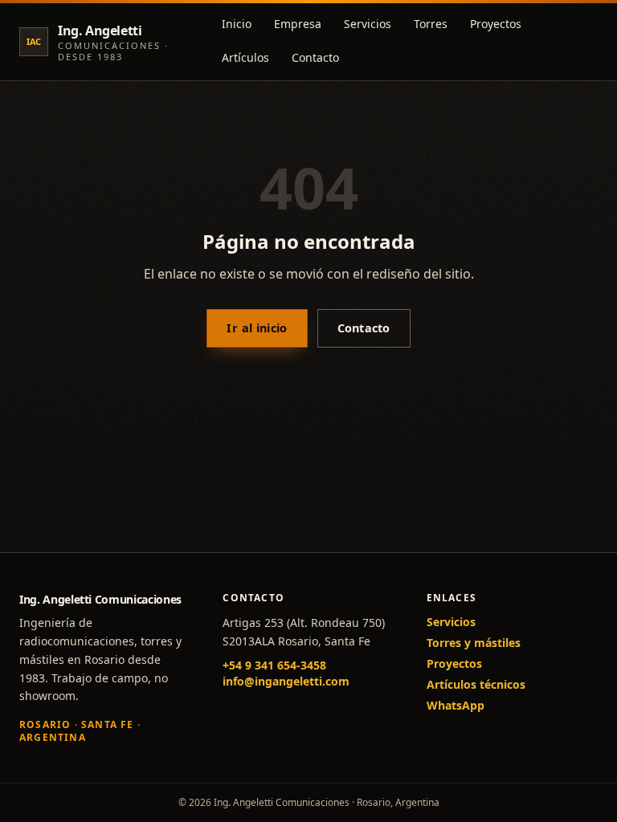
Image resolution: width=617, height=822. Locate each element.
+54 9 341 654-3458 (274, 665)
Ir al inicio (257, 328)
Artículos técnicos (476, 684)
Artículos (245, 57)
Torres (430, 23)
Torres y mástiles (474, 642)
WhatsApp (455, 705)
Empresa (297, 23)
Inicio (236, 23)
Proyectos (495, 23)
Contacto (315, 57)
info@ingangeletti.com (286, 681)
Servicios (367, 23)
